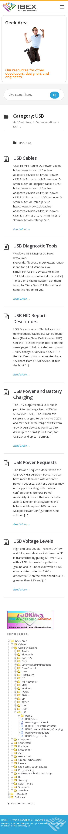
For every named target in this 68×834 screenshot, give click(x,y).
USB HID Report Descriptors (29, 318)
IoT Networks (29, 681)
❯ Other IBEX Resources (21, 803)
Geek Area (25, 122)
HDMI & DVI (28, 675)
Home (4, 820)
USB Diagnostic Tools (35, 246)
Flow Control (29, 668)
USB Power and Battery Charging (37, 394)
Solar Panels (25, 783)
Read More (21, 229)
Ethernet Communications (36, 664)
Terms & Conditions (21, 820)
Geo (20, 753)
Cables (22, 644)
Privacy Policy (41, 820)
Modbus (26, 688)
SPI (23, 698)
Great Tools (25, 756)
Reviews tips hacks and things (35, 773)
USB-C (23, 143)
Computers (24, 739)
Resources (21, 793)
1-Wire (25, 651)
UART (25, 705)
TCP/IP (25, 702)
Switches (23, 790)
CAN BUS (27, 658)
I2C (23, 678)
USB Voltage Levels (33, 541)
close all (23, 633)
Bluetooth (27, 654)
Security (23, 780)
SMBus (26, 695)
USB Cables (25, 158)
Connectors (25, 743)
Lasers (22, 763)
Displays (23, 746)
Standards (24, 787)
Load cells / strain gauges (32, 766)
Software (20, 797)
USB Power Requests (34, 462)
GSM (24, 671)
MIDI (24, 685)
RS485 (25, 692)
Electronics (24, 749)
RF (19, 777)
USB (16, 127)
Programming (26, 770)
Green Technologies (30, 760)
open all (11, 633)
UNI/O (25, 709)
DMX (24, 661)
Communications (46, 122)
